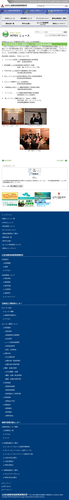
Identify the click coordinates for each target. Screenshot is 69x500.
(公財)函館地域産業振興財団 (12, 255)
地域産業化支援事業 (12, 335)
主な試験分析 (10, 357)
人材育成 (8, 289)
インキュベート (10, 297)
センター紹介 (7, 308)
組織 (6, 267)
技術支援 (8, 286)
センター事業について (10, 324)
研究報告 (9, 412)
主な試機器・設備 (12, 372)
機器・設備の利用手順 (13, 379)
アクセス (34, 1)
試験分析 (8, 353)
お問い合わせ (56, 1)
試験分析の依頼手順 (12, 364)
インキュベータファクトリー (19, 454)
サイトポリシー (7, 489)
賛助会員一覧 (7, 237)
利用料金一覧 (9, 430)
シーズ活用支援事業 (12, 342)
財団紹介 (6, 259)
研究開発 (8, 328)
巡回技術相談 (10, 390)
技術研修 (8, 397)
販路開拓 (8, 282)
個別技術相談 (10, 386)
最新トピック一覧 (9, 218)
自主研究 (9, 339)
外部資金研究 (10, 346)
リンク (7, 438)
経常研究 (9, 331)
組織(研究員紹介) (10, 315)
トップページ (7, 215)
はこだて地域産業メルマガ (12, 244)
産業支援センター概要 (10, 427)
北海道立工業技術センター (12, 303)
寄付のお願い (7, 241)
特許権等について (9, 226)
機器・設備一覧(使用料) (14, 375)
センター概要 (9, 311)
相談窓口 (8, 293)
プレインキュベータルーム (18, 450)
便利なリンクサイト (9, 248)
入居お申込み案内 (11, 458)
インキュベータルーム (17, 446)
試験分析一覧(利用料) (13, 360)
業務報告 (9, 408)
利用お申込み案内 (11, 477)
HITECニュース (8, 222)
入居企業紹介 (9, 461)
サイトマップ (44, 1)
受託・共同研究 (11, 350)
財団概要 (8, 263)
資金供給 (8, 278)
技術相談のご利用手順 (13, 393)
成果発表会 (9, 416)
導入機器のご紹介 (16, 186)
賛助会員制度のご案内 (10, 233)
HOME (65, 1)
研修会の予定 (10, 401)
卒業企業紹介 (9, 465)
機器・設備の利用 (11, 368)
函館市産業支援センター (11, 422)
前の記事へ (8, 160)
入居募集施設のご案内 (10, 443)
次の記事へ (61, 160)
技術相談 (8, 383)
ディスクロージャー (9, 230)
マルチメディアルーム (12, 474)
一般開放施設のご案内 (10, 470)
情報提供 (8, 405)
